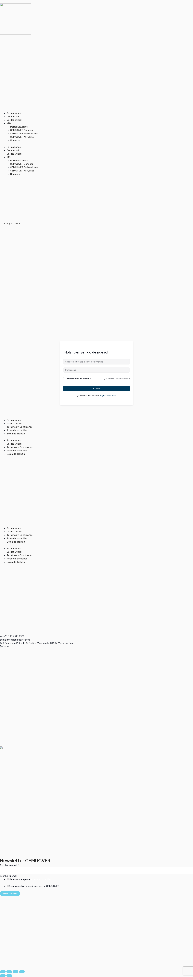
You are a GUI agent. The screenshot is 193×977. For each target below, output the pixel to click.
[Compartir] (15, 971)
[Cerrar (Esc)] (22, 971)
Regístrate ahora (107, 395)
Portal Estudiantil (19, 126)
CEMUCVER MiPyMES (22, 136)
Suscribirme (10, 893)
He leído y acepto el (30, 879)
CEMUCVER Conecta (21, 130)
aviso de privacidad (41, 879)
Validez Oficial (14, 120)
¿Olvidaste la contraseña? (117, 378)
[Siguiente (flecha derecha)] (9, 975)
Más (9, 123)
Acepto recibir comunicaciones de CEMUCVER (34, 886)
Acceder (97, 388)
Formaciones (14, 113)
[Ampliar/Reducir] (3, 971)
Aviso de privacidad (17, 430)
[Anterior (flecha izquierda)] (3, 975)
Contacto (15, 140)
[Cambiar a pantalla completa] (9, 971)
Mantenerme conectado (79, 378)
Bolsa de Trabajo (16, 433)
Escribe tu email (9, 865)
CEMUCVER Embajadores (24, 133)
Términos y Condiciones (19, 426)
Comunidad (13, 116)
